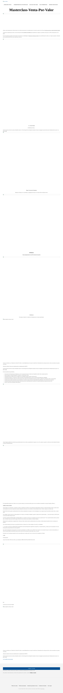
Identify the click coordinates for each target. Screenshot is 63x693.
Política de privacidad (22, 685)
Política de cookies (33, 672)
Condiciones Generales (42, 685)
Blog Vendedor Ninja (43, 4)
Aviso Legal (49, 685)
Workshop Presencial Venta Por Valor (21, 4)
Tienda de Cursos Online (53, 4)
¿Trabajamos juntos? (7, 4)
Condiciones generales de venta (32, 685)
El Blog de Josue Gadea (33, 4)
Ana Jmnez (42, 688)
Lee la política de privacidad (8, 659)
